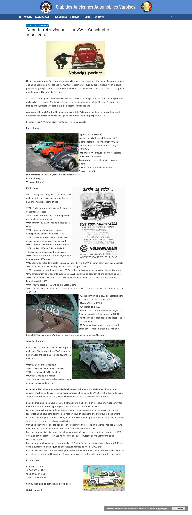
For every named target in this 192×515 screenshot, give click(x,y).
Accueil (28, 17)
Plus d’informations (162, 509)
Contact (99, 17)
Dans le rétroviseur (37, 26)
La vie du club (42, 17)
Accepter (178, 508)
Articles (75, 17)
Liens (87, 17)
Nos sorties (60, 17)
